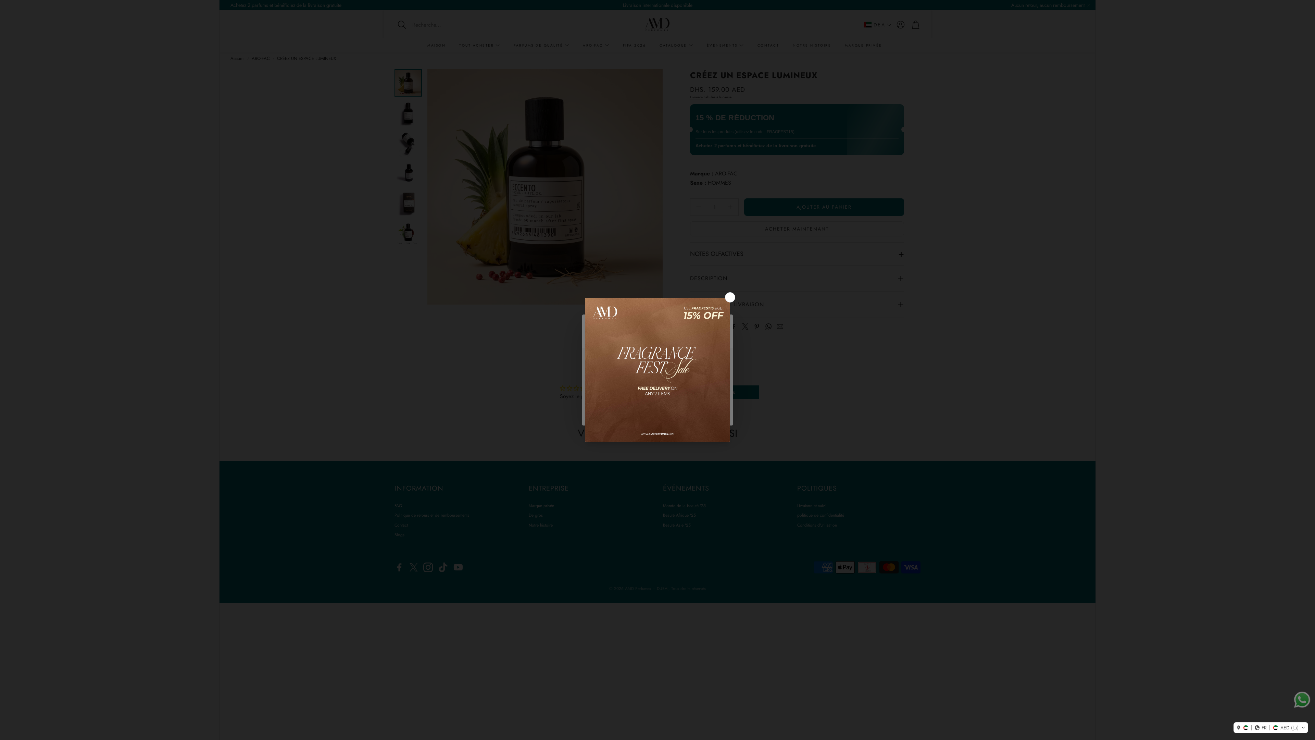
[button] (1270, 727)
